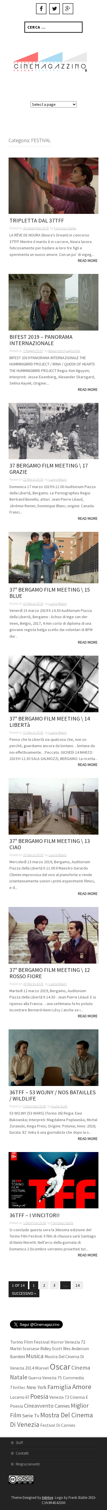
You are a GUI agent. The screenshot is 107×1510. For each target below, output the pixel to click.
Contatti (22, 1453)
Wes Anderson (76, 1348)
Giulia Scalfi (59, 1106)
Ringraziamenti (28, 1464)
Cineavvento (39, 1405)
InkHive (47, 1497)
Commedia (73, 1377)
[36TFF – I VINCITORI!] (53, 1179)
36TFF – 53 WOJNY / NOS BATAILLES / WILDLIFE (52, 1095)
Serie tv (30, 1415)
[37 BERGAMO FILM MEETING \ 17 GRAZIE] (53, 430)
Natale (18, 1377)
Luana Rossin (58, 479)
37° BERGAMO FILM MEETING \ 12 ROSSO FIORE (49, 973)
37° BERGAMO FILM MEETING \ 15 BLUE (49, 592)
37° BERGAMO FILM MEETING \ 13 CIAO (49, 844)
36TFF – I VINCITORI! (34, 1215)
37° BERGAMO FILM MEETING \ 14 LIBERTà (49, 721)
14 (78, 1285)
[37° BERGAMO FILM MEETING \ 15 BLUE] (53, 557)
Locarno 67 (19, 1397)
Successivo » (24, 1293)
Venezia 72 (75, 1342)
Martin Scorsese (24, 1348)
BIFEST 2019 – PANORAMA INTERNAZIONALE (40, 340)
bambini (17, 1356)
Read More (88, 260)
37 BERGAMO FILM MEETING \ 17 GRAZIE (48, 468)
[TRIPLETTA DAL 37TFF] (53, 185)
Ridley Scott (51, 1348)
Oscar (60, 1366)
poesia (39, 1396)
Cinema (80, 1367)
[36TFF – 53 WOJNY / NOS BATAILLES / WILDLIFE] (53, 1057)
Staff (19, 1442)
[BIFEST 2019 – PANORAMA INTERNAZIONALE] (53, 301)
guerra (34, 1377)
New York (37, 1387)
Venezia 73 (59, 1397)
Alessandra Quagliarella (64, 351)
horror (57, 1342)
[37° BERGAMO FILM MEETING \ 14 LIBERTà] (53, 683)
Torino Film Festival (30, 1342)
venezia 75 (52, 1377)
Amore (81, 1386)
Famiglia (59, 1387)
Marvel (42, 1368)
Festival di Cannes (57, 1425)
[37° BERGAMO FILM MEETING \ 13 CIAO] (53, 806)
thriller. (18, 1387)
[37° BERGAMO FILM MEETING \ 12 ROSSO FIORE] (53, 934)
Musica (35, 1356)
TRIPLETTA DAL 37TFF (36, 220)
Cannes (62, 1405)
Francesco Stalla (65, 228)
